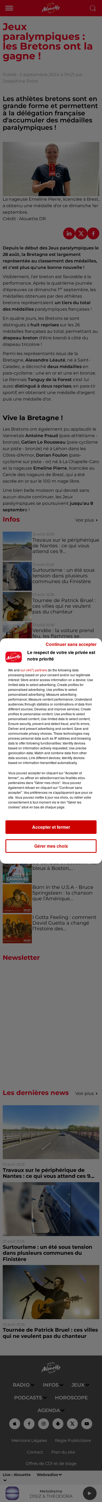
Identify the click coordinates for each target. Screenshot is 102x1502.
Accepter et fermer (51, 827)
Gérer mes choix (51, 846)
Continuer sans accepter (71, 644)
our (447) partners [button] (33, 670)
